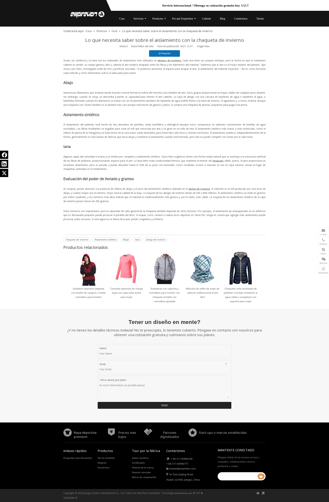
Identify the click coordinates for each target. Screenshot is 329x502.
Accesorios (103, 467)
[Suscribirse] (261, 476)
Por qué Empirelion (182, 18)
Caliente (206, 18)
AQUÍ (244, 5)
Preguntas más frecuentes (77, 458)
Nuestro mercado (141, 472)
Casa (122, 18)
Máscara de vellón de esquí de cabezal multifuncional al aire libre (202, 293)
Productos (157, 18)
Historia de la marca (143, 467)
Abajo (126, 239)
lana (137, 239)
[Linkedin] (4, 164)
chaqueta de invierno (77, 239)
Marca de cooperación (144, 477)
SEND (164, 405)
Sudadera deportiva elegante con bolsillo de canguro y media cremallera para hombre (88, 293)
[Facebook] (4, 155)
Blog (222, 18)
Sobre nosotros (140, 458)
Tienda (260, 18)
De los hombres (106, 458)
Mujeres (102, 462)
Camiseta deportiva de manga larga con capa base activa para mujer (126, 293)
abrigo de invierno (156, 239)
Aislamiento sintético (106, 239)
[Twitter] (4, 173)
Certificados (138, 462)
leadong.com (185, 493)
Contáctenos (240, 18)
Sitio (207, 46)
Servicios (138, 18)
